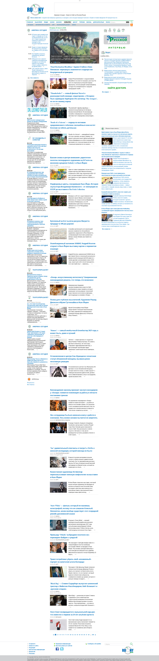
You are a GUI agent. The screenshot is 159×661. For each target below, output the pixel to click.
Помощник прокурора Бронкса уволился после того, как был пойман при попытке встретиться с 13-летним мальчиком (37, 148)
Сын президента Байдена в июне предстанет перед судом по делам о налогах (37, 200)
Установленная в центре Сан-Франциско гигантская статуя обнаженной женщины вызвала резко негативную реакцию (73, 359)
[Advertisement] (93, 7)
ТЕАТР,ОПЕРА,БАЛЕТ (63, 25)
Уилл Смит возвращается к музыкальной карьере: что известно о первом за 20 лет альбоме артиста (72, 613)
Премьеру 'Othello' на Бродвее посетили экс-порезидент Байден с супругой (70, 536)
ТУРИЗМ (82, 22)
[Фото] (105, 30)
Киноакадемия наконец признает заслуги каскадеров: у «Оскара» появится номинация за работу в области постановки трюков (74, 393)
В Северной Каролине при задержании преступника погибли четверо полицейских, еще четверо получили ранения (37, 175)
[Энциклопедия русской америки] (117, 44)
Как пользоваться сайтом (64, 645)
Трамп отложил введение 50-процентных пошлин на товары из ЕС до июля (102, 18)
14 (79, 634)
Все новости (35, 78)
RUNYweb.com (54, 30)
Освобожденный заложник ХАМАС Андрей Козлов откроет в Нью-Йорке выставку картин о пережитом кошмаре (73, 246)
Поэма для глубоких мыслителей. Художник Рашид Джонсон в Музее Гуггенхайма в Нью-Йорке (73, 301)
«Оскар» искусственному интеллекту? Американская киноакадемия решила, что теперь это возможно (73, 278)
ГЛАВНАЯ (29, 22)
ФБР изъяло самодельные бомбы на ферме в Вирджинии (37, 120)
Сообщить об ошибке (94, 644)
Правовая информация (63, 644)
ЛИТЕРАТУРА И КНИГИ (43, 25)
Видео (108, 52)
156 (93, 634)
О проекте (32, 644)
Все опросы (30, 384)
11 (72, 634)
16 (84, 634)
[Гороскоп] (118, 30)
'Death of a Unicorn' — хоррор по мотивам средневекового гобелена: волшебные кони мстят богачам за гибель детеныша (72, 125)
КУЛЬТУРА (67, 22)
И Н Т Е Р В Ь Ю (116, 47)
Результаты (30, 382)
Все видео (105, 92)
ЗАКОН (52, 22)
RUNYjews (109, 22)
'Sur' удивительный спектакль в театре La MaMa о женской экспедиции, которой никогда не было (72, 449)
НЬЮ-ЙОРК (38, 22)
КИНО (74, 25)
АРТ (53, 25)
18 (88, 634)
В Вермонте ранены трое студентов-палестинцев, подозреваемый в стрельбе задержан (36, 223)
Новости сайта (33, 645)
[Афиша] (114, 30)
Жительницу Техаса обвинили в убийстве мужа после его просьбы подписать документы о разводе (37, 361)
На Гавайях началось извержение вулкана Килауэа (38, 55)
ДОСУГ (75, 22)
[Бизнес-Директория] (110, 30)
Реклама (32, 653)
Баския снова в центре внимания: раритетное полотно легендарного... (72, 56)
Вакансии (32, 651)
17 (86, 634)
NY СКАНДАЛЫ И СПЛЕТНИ (39, 139)
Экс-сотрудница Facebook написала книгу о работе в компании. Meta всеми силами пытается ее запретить (73, 416)
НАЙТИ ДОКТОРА (117, 88)
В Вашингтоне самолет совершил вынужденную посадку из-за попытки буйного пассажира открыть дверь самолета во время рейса (39, 62)
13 (77, 634)
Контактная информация (37, 649)
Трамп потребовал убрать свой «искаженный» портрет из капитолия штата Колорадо (70, 560)
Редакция (32, 647)
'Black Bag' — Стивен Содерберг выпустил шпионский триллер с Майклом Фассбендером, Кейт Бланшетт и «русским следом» (74, 586)
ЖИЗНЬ (88, 22)
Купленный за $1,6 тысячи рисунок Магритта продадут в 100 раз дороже (69, 222)
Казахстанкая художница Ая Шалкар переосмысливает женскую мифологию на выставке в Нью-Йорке (74, 474)
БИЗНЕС (59, 22)
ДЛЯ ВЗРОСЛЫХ (98, 22)
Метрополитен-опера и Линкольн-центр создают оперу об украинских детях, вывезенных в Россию (37, 277)
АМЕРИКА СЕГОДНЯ (39, 30)
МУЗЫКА (30, 25)
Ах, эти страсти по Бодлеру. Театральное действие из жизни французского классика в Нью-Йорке (37, 306)
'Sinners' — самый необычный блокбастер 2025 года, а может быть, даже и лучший (74, 331)
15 (82, 634)
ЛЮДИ (46, 22)
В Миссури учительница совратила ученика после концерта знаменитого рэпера (36, 252)
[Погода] (123, 30)
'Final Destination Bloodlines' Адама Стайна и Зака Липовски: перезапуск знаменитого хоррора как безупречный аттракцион (71, 69)
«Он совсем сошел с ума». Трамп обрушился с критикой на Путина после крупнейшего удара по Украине (40, 71)
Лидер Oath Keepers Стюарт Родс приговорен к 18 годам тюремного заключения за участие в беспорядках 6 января (36, 334)
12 (75, 634)
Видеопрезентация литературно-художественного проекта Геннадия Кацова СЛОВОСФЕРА (117, 79)
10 (70, 634)
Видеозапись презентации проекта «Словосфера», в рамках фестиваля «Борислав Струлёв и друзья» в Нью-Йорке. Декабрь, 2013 (117, 73)
